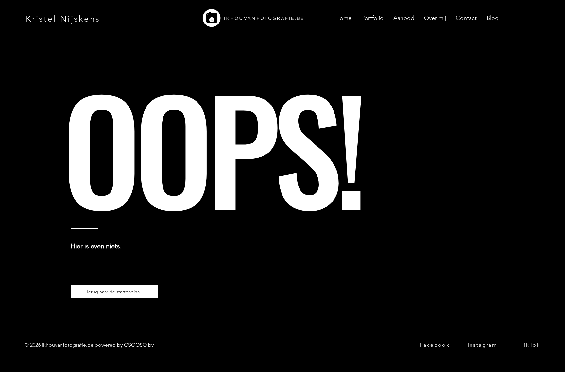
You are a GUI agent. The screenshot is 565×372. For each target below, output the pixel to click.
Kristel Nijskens (63, 19)
